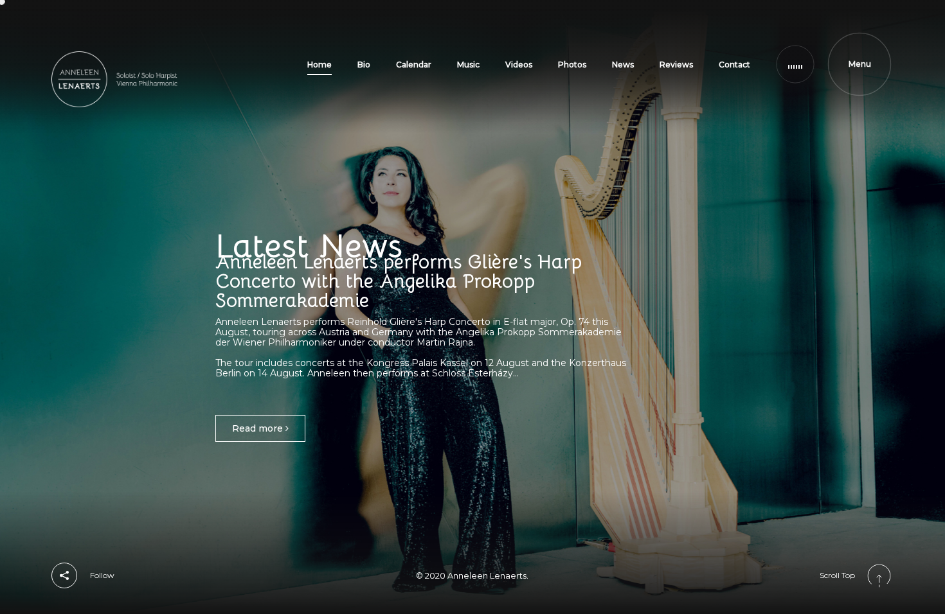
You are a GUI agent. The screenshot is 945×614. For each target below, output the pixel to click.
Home (319, 64)
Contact (734, 64)
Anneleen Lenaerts (486, 575)
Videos (518, 64)
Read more (258, 428)
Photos (572, 64)
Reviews (676, 64)
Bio (363, 64)
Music (468, 64)
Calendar (413, 64)
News (623, 64)
